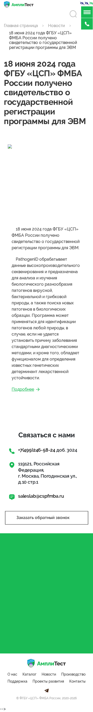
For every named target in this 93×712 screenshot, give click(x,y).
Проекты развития (48, 681)
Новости (49, 674)
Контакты (77, 681)
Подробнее (23, 389)
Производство (73, 674)
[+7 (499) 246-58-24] (87, 24)
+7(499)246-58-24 (36, 450)
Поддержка (17, 681)
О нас (12, 674)
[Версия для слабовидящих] (82, 3)
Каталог (29, 674)
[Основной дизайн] (91, 3)
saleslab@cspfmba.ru (41, 496)
